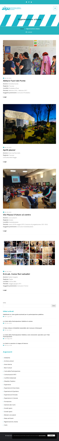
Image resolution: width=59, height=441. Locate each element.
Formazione (7, 401)
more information (42, 435)
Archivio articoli (9, 361)
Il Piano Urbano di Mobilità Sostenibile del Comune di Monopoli (22, 328)
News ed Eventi (8, 418)
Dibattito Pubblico (9, 381)
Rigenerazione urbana (11, 422)
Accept (51, 435)
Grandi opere (8, 408)
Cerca (4, 302)
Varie (5, 425)
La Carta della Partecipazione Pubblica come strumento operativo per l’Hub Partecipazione (26, 335)
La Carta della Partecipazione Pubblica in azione (18, 321)
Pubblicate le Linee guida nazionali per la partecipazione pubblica (23, 314)
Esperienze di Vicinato (11, 395)
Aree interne (8, 364)
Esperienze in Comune (11, 398)
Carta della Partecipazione (12, 371)
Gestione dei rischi (9, 405)
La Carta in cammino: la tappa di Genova (15, 343)
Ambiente (7, 358)
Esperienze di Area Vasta (11, 388)
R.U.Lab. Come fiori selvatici (16, 274)
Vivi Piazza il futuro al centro (17, 215)
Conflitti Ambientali (10, 378)
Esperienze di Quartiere (11, 391)
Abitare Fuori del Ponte (14, 81)
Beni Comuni (8, 368)
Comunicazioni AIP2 (10, 374)
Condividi (29, 32)
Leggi (5, 97)
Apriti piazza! (9, 150)
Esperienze (7, 384)
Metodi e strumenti (10, 415)
